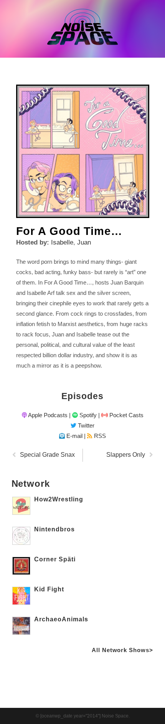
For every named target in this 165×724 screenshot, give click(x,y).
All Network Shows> (122, 650)
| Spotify (83, 415)
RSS (99, 436)
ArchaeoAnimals (61, 619)
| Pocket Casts (121, 415)
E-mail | (75, 436)
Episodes (82, 396)
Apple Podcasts (47, 415)
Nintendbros (54, 529)
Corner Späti (55, 559)
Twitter (85, 425)
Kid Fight (49, 589)
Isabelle (62, 242)
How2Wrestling (58, 499)
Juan (84, 242)
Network (31, 483)
